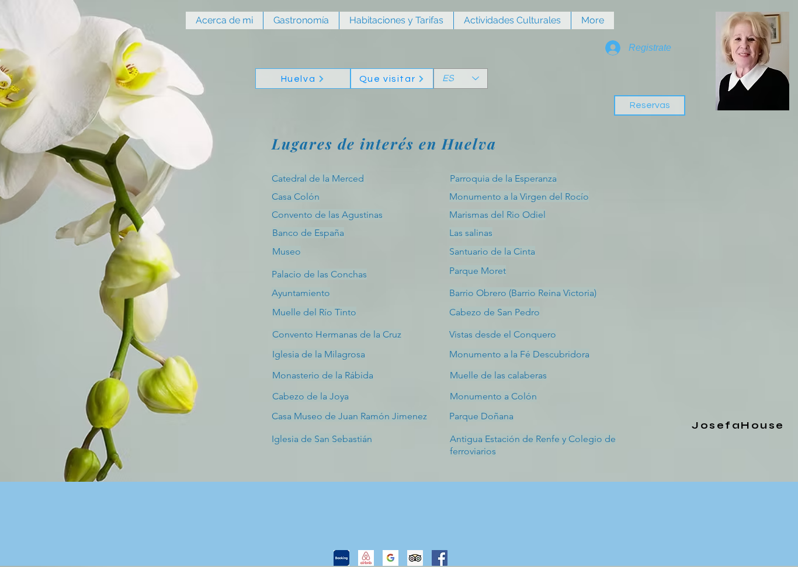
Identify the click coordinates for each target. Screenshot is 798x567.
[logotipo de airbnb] (366, 558)
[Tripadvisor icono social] (415, 558)
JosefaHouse (738, 425)
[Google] (390, 558)
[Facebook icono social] (439, 558)
